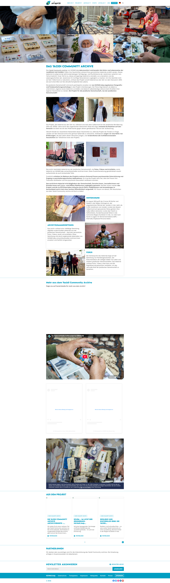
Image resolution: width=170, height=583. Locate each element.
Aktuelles (101, 3)
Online (62, 185)
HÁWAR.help (50, 575)
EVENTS (94, 3)
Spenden (114, 3)
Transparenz (73, 575)
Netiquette (94, 575)
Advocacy (87, 3)
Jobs (108, 3)
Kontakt (103, 575)
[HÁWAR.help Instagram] (118, 581)
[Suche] (123, 3)
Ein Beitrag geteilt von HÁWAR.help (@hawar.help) (104, 431)
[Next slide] (121, 463)
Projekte (78, 3)
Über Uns (70, 3)
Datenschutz (62, 575)
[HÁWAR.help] (53, 3)
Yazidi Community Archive (58, 70)
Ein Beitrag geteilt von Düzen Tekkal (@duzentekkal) (64, 431)
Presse (110, 575)
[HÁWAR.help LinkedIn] (121, 581)
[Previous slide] (48, 463)
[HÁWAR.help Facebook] (114, 581)
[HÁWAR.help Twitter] (116, 581)
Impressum (84, 575)
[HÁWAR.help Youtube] (123, 581)
